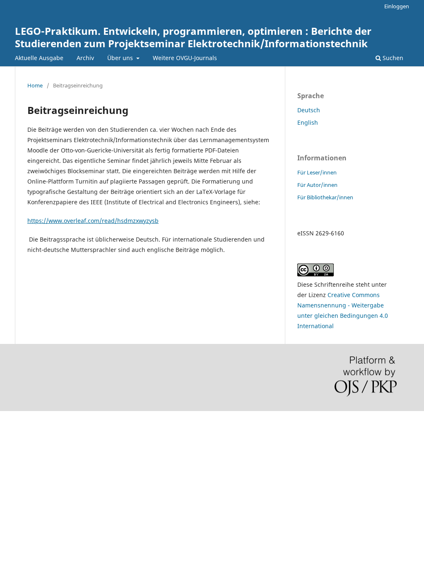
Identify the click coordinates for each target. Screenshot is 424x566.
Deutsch (308, 110)
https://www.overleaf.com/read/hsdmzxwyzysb (93, 221)
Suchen (392, 58)
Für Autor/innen (317, 185)
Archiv (85, 58)
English (307, 122)
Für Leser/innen (317, 172)
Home (35, 85)
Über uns (121, 58)
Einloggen (396, 6)
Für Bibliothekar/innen (325, 197)
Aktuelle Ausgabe (39, 58)
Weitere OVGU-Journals (185, 58)
